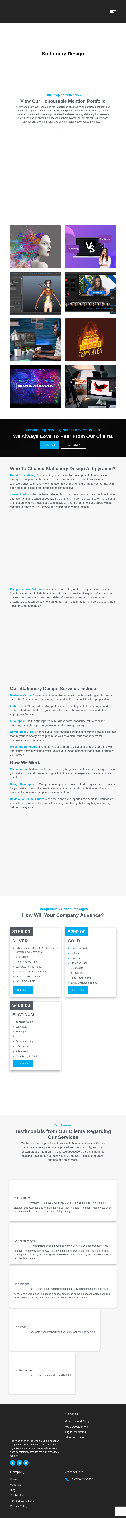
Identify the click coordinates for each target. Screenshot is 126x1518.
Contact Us (17, 1495)
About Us (15, 1484)
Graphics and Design (78, 1421)
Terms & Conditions (22, 1500)
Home (13, 1479)
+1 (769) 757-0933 (81, 1479)
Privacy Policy (18, 1506)
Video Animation (75, 1437)
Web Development (76, 1426)
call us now (73, 445)
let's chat (49, 445)
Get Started (23, 990)
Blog (13, 1490)
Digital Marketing (75, 1432)
